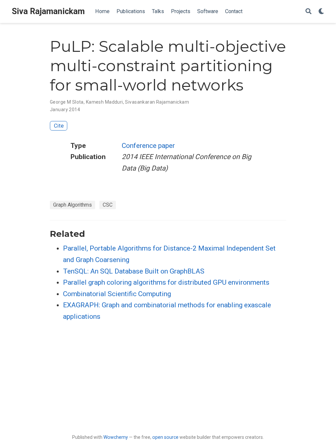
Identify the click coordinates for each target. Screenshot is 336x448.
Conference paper (148, 146)
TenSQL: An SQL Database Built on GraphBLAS (133, 271)
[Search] (308, 11)
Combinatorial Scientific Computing (117, 294)
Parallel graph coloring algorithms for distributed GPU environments (166, 282)
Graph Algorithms (72, 205)
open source (165, 437)
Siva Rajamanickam (48, 11)
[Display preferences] (321, 11)
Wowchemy (115, 437)
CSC (108, 205)
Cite (59, 125)
